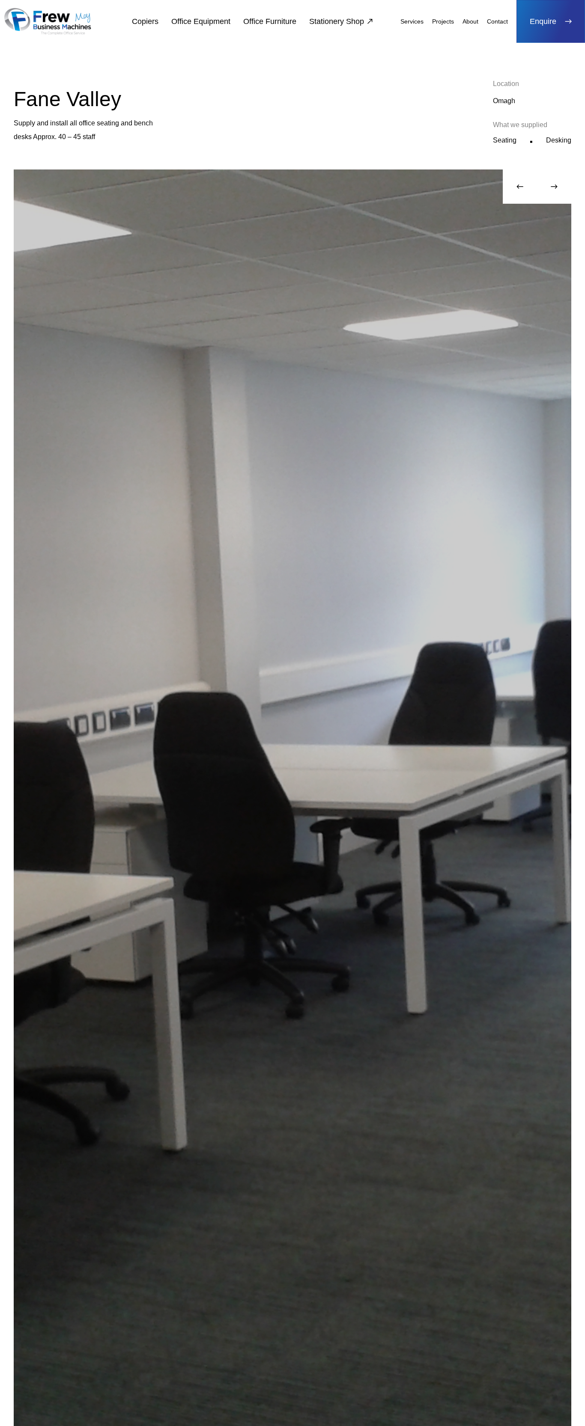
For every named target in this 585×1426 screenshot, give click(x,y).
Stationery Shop (336, 21)
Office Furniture (269, 21)
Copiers (145, 21)
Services (412, 21)
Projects (443, 21)
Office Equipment (200, 21)
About (470, 21)
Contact (497, 21)
